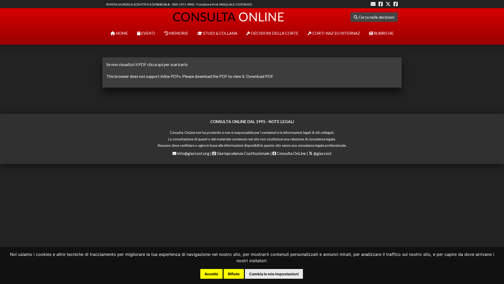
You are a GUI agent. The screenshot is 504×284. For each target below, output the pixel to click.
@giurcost (322, 153)
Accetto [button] (211, 274)
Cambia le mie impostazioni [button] (274, 274)
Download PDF (259, 76)
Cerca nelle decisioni (376, 17)
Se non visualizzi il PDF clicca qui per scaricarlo (147, 64)
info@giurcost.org (193, 153)
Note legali (281, 121)
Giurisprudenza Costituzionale (243, 153)
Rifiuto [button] (234, 274)
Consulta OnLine (291, 153)
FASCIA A (162, 4)
